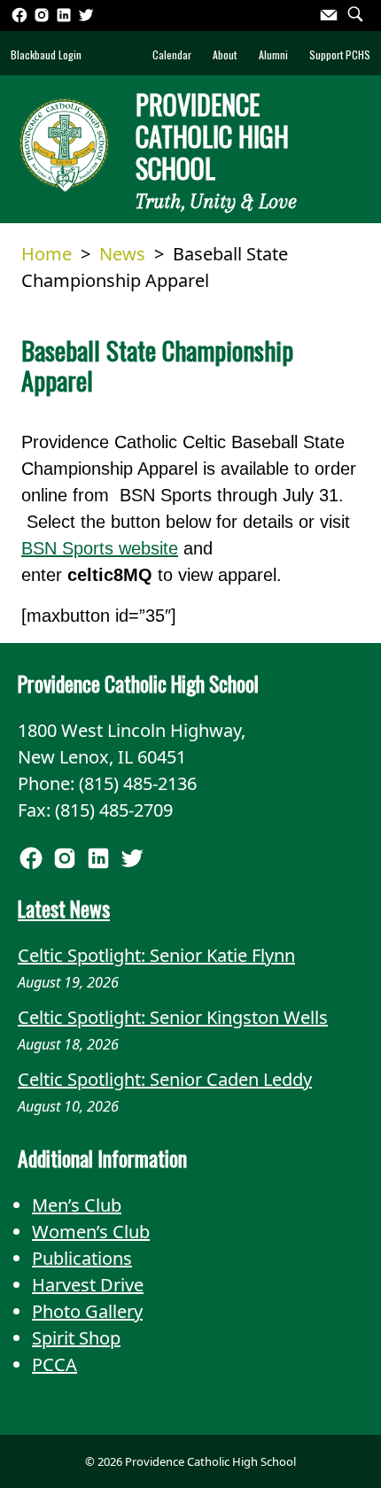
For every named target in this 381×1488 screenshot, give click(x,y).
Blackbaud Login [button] (46, 54)
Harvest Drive (88, 1285)
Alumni (273, 54)
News (122, 254)
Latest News (64, 908)
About (225, 54)
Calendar (171, 54)
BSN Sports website (99, 548)
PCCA (54, 1364)
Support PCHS (339, 54)
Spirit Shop (76, 1338)
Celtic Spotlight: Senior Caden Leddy (165, 1079)
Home (46, 254)
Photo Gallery (87, 1311)
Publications (82, 1258)
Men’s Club (76, 1205)
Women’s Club (91, 1232)
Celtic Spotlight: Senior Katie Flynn (156, 955)
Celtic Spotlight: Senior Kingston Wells (173, 1017)
